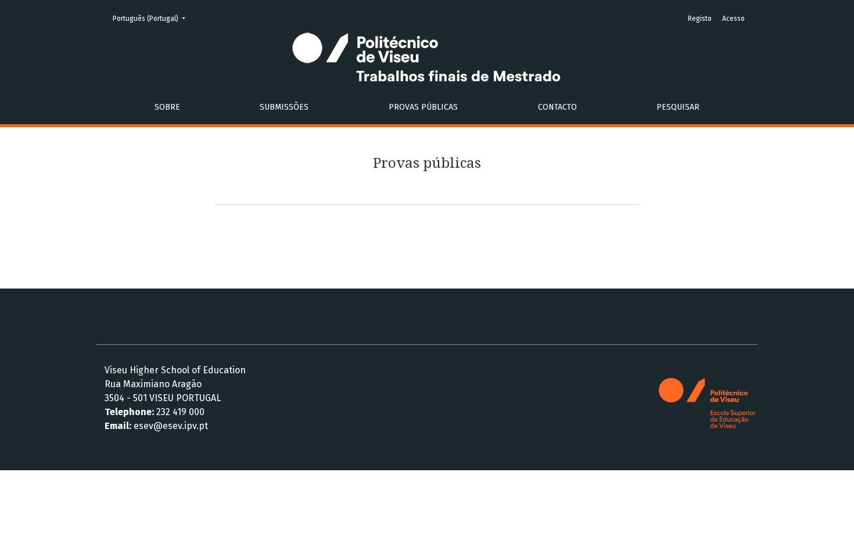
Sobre (167, 107)
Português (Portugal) (152, 18)
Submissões (284, 107)
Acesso (733, 19)
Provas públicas (423, 107)
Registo (700, 19)
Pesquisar (677, 107)
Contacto (557, 107)
